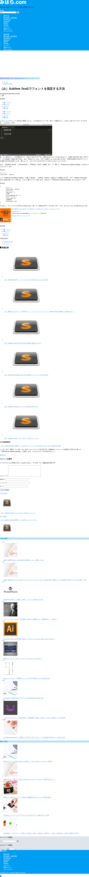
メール (3, 483)
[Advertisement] (44, 64)
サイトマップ (7, 31)
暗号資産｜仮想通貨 (10, 18)
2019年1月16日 (56, 446)
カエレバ (19, 211)
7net (29, 215)
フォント (6, 244)
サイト (2, 486)
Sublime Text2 (4, 121)
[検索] (18, 12)
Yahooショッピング (22, 215)
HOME (4, 851)
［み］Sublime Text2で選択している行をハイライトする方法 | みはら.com (25, 446)
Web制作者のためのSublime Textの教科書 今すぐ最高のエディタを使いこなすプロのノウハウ (36, 209)
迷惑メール (7, 29)
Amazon (14, 215)
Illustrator (6, 21)
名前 (2, 479)
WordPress (7, 19)
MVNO (5, 23)
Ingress (5, 25)
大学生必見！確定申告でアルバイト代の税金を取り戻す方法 (20, 78)
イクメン (6, 27)
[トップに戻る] (0, 876)
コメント (4, 476)
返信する (3, 455)
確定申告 (6, 16)
